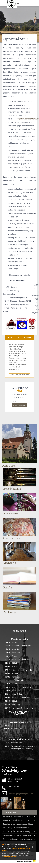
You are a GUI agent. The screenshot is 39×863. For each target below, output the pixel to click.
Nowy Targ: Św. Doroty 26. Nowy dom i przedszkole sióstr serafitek (18, 831)
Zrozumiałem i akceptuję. (10, 856)
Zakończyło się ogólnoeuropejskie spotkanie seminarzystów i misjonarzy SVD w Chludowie (18, 824)
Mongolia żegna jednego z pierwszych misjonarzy (18, 820)
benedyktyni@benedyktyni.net (21, 793)
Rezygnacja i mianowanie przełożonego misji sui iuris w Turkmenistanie (18, 816)
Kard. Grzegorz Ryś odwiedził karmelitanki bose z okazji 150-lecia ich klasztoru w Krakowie (18, 828)
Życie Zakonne (9, 812)
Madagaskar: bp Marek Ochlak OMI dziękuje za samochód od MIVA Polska (18, 835)
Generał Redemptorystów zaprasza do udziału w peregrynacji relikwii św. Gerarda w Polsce (18, 839)
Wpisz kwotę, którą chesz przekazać (19, 395)
